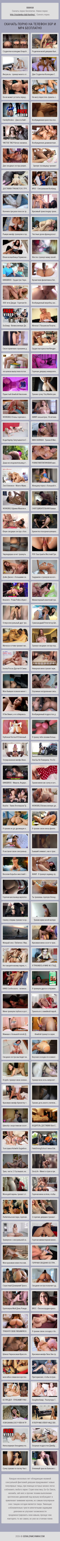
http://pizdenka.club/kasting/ (23, 14)
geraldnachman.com (34, 1536)
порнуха (30, 7)
